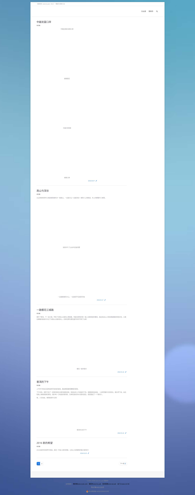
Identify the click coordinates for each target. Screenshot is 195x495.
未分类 (38, 25)
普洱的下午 (43, 381)
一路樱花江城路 (45, 309)
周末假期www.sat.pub (109, 484)
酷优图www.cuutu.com (80, 484)
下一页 (122, 463)
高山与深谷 (43, 190)
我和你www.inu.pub (95, 484)
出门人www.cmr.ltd (123, 484)
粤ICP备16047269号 (97, 487)
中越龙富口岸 (44, 22)
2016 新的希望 (45, 443)
